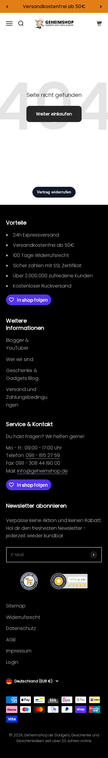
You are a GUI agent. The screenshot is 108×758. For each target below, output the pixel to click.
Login (12, 662)
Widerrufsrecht (23, 617)
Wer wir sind (19, 359)
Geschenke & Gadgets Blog (22, 374)
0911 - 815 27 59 (43, 455)
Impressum (19, 650)
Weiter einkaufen (54, 114)
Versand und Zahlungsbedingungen (26, 397)
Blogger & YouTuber (17, 344)
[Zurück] (7, 6)
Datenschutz (21, 628)
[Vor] (101, 6)
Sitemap (16, 605)
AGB (11, 639)
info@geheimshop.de (42, 470)
